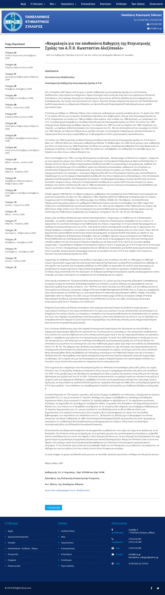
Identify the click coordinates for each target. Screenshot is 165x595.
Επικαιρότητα (88, 3)
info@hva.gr (156, 28)
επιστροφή (54, 507)
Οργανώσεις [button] (68, 3)
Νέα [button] (52, 3)
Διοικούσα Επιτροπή (18, 536)
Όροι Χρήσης (138, 3)
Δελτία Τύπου (68, 531)
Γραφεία (12, 560)
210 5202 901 (142, 19)
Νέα (63, 536)
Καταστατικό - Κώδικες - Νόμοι (23, 548)
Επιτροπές (13, 554)
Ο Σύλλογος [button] (37, 3)
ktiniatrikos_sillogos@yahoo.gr (143, 557)
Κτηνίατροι (105, 3)
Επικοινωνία (156, 3)
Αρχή (23, 3)
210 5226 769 (156, 19)
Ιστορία (11, 542)
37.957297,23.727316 (138, 563)
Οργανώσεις (67, 542)
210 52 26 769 (135, 541)
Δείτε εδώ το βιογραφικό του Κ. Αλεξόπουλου (67, 490)
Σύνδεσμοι (121, 3)
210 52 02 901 (135, 538)
